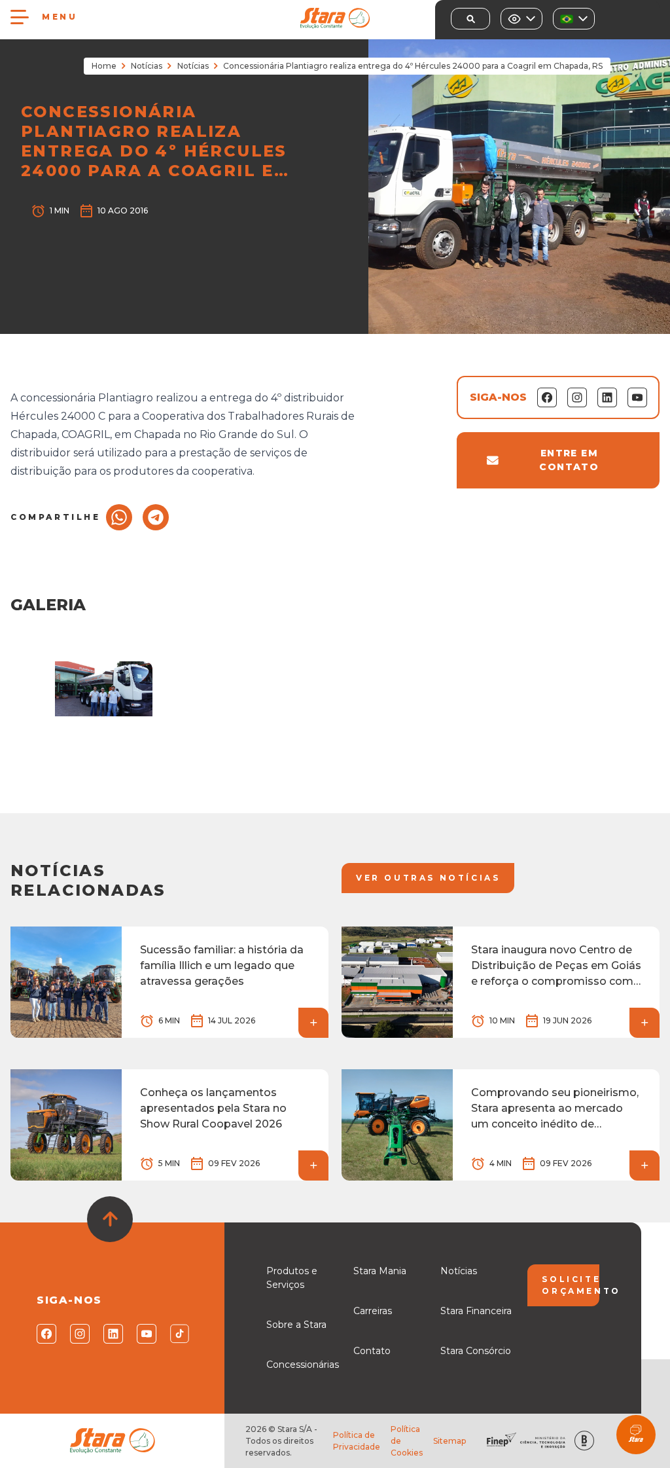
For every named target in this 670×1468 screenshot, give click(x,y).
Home (104, 66)
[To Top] (110, 1219)
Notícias (146, 66)
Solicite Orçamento (570, 1285)
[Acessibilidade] (521, 18)
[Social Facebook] (45, 1334)
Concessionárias (302, 1364)
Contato (372, 1351)
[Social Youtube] (145, 1334)
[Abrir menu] (19, 17)
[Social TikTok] (179, 1334)
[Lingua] (574, 18)
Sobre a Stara (296, 1324)
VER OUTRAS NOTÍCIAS (428, 878)
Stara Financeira (476, 1311)
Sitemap (449, 1441)
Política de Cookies (407, 1441)
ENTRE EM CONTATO (569, 460)
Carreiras (372, 1311)
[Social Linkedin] (112, 1334)
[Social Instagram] (79, 1334)
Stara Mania (379, 1271)
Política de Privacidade (356, 1441)
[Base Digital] (584, 1440)
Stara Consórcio (475, 1351)
